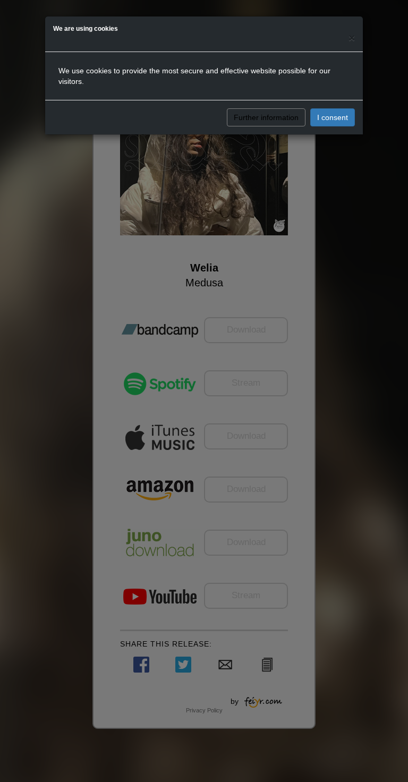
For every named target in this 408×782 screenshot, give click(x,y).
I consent (332, 117)
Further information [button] (266, 117)
